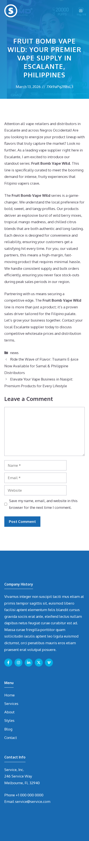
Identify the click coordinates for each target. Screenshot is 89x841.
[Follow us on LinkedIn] (29, 663)
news (14, 352)
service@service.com (32, 801)
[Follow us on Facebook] (8, 663)
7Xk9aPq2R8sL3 (59, 86)
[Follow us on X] (39, 663)
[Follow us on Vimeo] (49, 663)
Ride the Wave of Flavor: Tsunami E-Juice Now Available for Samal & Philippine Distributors (41, 366)
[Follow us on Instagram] (18, 663)
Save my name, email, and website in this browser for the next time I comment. (43, 504)
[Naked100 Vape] (10, 11)
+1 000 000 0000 (29, 795)
